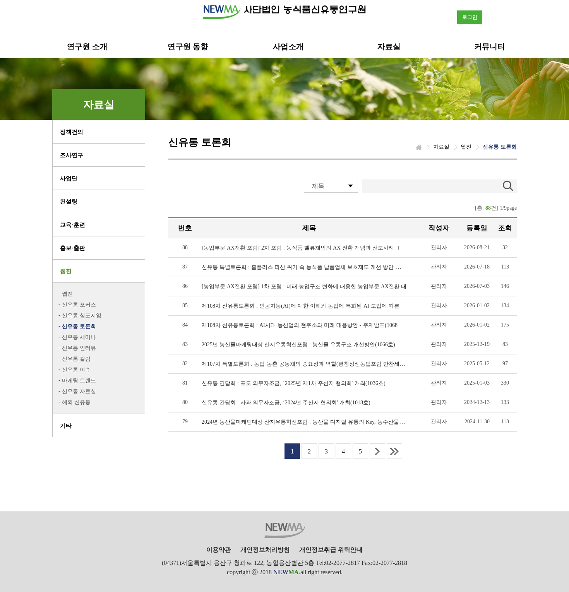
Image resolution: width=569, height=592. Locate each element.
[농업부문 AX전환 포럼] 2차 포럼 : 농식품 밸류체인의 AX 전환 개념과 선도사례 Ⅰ (301, 248)
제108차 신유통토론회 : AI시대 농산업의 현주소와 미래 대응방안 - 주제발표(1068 (300, 325)
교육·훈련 (72, 225)
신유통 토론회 (79, 326)
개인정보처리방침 (265, 549)
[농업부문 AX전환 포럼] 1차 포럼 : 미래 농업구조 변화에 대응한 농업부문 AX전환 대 (304, 286)
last (394, 451)
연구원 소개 (87, 46)
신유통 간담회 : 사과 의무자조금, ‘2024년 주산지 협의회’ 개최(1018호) (286, 403)
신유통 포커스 (79, 305)
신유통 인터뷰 (79, 348)
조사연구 (71, 155)
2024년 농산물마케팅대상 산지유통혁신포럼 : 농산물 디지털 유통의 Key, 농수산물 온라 (306, 422)
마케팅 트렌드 (79, 380)
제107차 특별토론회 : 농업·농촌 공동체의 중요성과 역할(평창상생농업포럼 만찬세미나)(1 (309, 364)
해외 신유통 (76, 402)
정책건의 (71, 132)
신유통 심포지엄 (81, 315)
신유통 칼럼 (76, 359)
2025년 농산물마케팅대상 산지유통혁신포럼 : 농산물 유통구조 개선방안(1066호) (298, 344)
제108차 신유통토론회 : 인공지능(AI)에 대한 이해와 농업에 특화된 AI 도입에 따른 (300, 306)
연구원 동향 (188, 46)
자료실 (389, 46)
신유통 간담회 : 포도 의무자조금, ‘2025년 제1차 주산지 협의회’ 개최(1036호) (294, 383)
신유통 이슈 (76, 370)
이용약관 (218, 549)
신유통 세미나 (79, 337)
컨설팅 (68, 201)
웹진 (66, 271)
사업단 (68, 178)
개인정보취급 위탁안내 (331, 549)
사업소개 (288, 46)
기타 (66, 426)
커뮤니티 (489, 46)
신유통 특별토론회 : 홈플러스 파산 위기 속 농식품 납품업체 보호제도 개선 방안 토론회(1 (309, 267)
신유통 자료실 (79, 391)
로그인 (469, 17)
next (377, 451)
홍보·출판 (72, 248)
